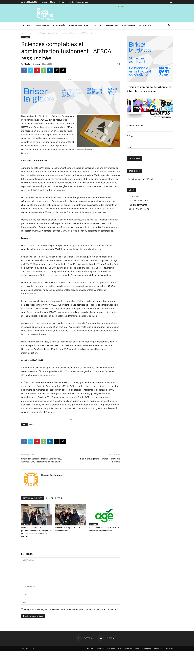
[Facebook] (166, 2)
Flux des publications (139, 200)
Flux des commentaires (140, 204)
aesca (31, 424)
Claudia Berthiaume (32, 64)
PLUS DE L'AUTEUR (54, 498)
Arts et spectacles (79, 25)
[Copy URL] (63, 70)
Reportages (128, 25)
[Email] (57, 70)
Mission (53, 2)
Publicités (70, 2)
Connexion (134, 196)
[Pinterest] (37, 70)
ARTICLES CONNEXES (32, 498)
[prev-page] (23, 542)
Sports (97, 25)
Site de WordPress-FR (139, 209)
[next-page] (27, 542)
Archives (144, 25)
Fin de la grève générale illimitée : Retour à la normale (99, 460)
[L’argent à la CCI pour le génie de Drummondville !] (70, 514)
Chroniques (111, 25)
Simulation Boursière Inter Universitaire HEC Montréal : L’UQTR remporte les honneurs (41, 460)
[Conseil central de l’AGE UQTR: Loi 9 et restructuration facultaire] (104, 514)
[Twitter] (30, 70)
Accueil (45, 2)
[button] (169, 25)
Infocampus (42, 25)
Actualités (59, 25)
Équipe (61, 2)
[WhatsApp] (43, 70)
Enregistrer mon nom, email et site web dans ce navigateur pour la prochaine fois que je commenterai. (71, 609)
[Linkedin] (171, 2)
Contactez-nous (82, 2)
